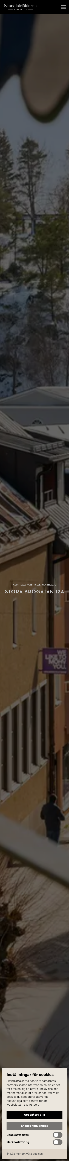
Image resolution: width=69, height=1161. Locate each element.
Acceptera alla (34, 1114)
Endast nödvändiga (34, 1125)
